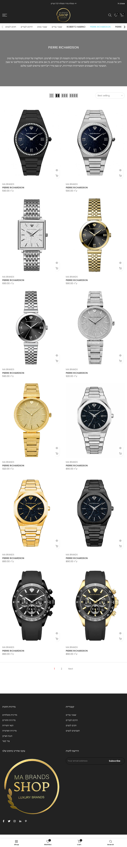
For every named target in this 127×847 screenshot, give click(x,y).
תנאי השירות (7, 725)
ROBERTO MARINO (76, 26)
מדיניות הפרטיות (9, 730)
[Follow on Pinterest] (26, 821)
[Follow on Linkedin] (20, 821)
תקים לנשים (10, 26)
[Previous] (2, 27)
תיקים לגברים (27, 26)
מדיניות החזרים (8, 720)
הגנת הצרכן (7, 736)
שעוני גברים (57, 26)
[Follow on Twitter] (9, 821)
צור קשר (6, 741)
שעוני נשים (42, 26)
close (6, 3)
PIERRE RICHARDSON (100, 26)
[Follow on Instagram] (14, 821)
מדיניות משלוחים (9, 714)
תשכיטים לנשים (73, 730)
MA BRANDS (8, 184)
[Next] (124, 27)
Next (70, 668)
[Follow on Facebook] (3, 821)
